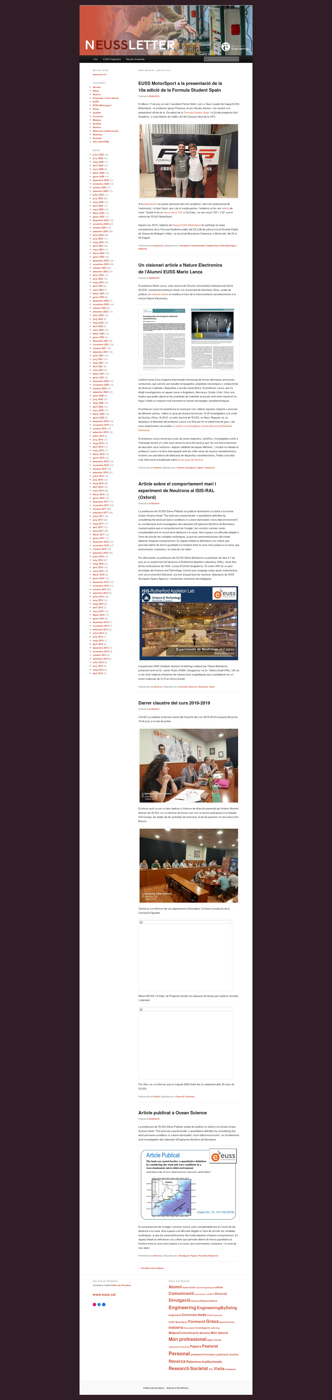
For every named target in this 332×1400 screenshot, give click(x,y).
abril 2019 (98, 446)
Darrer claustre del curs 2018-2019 (174, 702)
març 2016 (98, 571)
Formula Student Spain (196, 112)
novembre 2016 (101, 545)
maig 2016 (98, 563)
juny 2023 (98, 278)
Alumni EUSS (189, 1287)
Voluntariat (230, 1369)
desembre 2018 (101, 461)
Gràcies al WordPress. (178, 1387)
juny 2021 (98, 359)
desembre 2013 (101, 647)
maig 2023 (98, 282)
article (219, 1287)
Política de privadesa (153, 1387)
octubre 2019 (99, 428)
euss (202, 1314)
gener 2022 (98, 337)
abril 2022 (98, 326)
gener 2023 (98, 297)
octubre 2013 (99, 655)
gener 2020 (98, 417)
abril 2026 (98, 165)
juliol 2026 (98, 154)
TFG (211, 1369)
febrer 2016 (98, 574)
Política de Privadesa (120, 1285)
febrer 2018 (98, 494)
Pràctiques (209, 1354)
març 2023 (98, 289)
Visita (212, 686)
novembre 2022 (101, 304)
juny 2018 (98, 479)
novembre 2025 (101, 183)
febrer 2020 (98, 414)
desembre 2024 (101, 220)
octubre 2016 (99, 549)
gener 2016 (98, 578)
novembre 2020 (101, 384)
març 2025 (98, 209)
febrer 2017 (98, 534)
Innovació (158, 245)
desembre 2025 (101, 180)
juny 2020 (98, 399)
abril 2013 (98, 673)
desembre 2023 (101, 260)
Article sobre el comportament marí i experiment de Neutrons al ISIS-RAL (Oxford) (177, 490)
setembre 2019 (100, 432)
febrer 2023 (98, 293)
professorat (197, 1354)
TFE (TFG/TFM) (101, 141)
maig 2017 (98, 523)
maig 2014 (98, 640)
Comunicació (181, 1293)
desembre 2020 (101, 381)
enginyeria (175, 1315)
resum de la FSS (173, 212)
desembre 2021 (101, 340)
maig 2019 (98, 443)
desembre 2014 (101, 622)
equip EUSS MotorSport (187, 225)
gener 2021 (98, 377)
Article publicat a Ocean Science (172, 1112)
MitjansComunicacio (184, 1332)
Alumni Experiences (205, 1287)
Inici (96, 59)
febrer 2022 (98, 333)
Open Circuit (214, 1340)
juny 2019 (98, 439)
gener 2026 (98, 176)
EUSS (157, 1096)
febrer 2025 (98, 213)
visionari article (159, 294)
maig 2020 (98, 402)
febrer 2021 (98, 373)
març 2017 (98, 530)
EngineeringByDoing (217, 1307)
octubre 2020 (99, 388)
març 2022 (98, 329)
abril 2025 (98, 205)
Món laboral (219, 1332)
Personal (183, 686)
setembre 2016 (100, 552)
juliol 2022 (98, 315)
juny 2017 (98, 519)
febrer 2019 (98, 454)
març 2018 (98, 490)
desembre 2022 (101, 300)
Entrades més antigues (151, 1268)
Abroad (96, 87)
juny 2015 (98, 600)
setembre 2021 (100, 351)
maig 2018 (98, 483)
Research (210, 467)
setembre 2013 (100, 658)
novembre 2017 (101, 505)
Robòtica (97, 134)
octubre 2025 (99, 187)
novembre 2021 (101, 344)
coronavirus (200, 1294)
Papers (200, 467)
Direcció (180, 1096)
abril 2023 (98, 286)
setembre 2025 (100, 191)
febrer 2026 (98, 172)
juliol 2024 (98, 235)
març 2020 (98, 410)
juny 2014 (98, 636)
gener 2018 (98, 498)
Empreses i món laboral (105, 98)
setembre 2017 (100, 512)
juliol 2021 (98, 355)
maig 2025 (98, 202)
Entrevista (189, 1314)
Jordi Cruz (215, 1328)
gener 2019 (98, 457)
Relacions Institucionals (204, 1361)
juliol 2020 (98, 395)
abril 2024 (98, 245)
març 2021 (98, 370)
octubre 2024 (99, 227)
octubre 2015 (99, 589)
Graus (96, 108)
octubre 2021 (99, 348)
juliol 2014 (98, 633)
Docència (195, 1301)
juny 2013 (98, 665)
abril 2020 (98, 406)
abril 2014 (98, 644)
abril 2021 (98, 366)
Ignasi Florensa (226, 1322)
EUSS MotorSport (228, 245)
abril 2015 (98, 607)
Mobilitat (205, 1333)
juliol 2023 (98, 275)
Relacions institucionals (105, 130)
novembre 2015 (101, 585)
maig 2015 (98, 603)
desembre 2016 (101, 541)
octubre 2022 (99, 308)
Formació (196, 1321)
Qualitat (97, 123)
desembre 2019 (101, 421)
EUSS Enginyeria (112, 59)
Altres (96, 90)
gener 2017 (98, 538)
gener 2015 (98, 618)
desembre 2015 (101, 582)
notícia (225, 208)
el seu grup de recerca (190, 459)
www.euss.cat (99, 74)
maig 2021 (98, 362)
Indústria (142, 248)
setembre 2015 (100, 593)
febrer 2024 (98, 253)
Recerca (158, 686)
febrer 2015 (98, 614)
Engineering (212, 245)
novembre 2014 (101, 625)
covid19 (210, 1294)
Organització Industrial (179, 1347)
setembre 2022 (100, 311)
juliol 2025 (98, 194)
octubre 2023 (99, 267)
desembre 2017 (101, 501)
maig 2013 (98, 669)
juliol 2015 (98, 596)
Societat (97, 138)
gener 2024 (98, 256)
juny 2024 (98, 238)
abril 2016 (98, 567)
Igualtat (97, 112)
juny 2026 (98, 158)
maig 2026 (98, 161)
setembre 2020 (100, 392)
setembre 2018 (100, 472)
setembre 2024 (100, 231)
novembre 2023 (101, 264)
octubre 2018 (99, 468)
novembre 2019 (101, 424)
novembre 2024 (101, 223)
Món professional (187, 1339)
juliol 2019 (98, 436)
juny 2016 (98, 560)
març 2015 (98, 611)
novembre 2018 (101, 465)
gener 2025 (98, 216)
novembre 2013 (101, 651)
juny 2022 (98, 319)
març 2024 (98, 249)
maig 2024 (98, 242)
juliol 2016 (98, 556)
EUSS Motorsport (102, 105)
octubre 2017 (99, 508)
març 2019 (98, 450)
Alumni (157, 467)
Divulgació (185, 245)
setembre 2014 (100, 629)
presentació (150, 204)
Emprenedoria (198, 245)
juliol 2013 (98, 662)
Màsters (97, 120)
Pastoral (210, 1346)
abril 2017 (98, 527)
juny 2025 (98, 198)
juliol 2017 (98, 516)
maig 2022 (98, 322)
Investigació (202, 1327)
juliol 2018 (98, 476)
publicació (222, 1354)
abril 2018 (98, 487)
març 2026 (98, 169)
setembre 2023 (100, 271)
